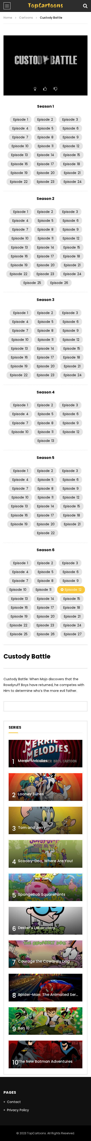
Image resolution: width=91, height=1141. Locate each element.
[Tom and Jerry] (45, 820)
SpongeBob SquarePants (41, 894)
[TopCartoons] (45, 5)
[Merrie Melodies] (45, 754)
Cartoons (26, 18)
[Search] (85, 6)
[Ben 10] (45, 1021)
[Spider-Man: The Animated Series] (45, 987)
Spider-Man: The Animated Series (49, 994)
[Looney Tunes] (45, 787)
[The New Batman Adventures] (45, 1054)
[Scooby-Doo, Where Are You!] (45, 854)
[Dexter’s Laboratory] (45, 921)
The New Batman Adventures (45, 1061)
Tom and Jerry (32, 827)
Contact (14, 1102)
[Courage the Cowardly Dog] (45, 954)
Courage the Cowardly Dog (44, 961)
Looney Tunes (31, 794)
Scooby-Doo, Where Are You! (45, 861)
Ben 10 (23, 1028)
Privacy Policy (18, 1110)
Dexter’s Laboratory (36, 927)
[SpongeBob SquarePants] (45, 887)
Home (8, 18)
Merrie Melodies (33, 760)
